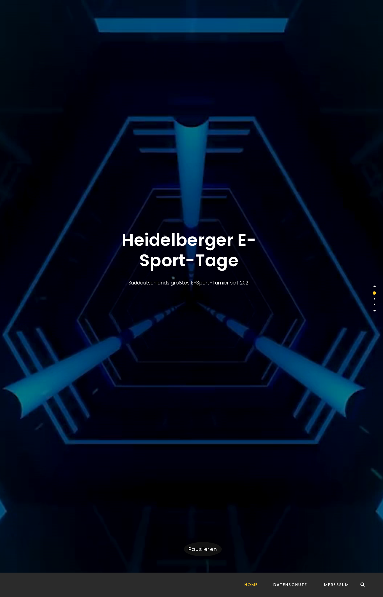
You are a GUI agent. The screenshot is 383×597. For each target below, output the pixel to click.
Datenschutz (290, 584)
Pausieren (202, 549)
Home (251, 584)
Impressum (336, 584)
